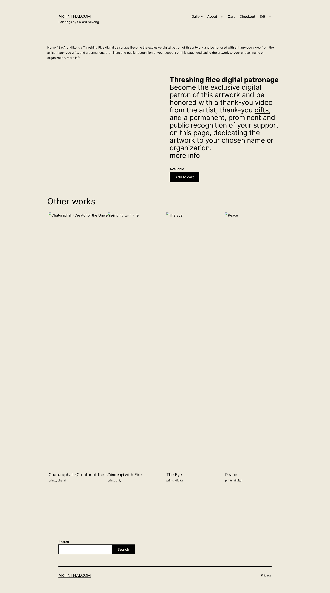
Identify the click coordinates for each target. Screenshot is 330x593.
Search (63, 542)
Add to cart (184, 177)
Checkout (247, 16)
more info (185, 155)
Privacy (266, 575)
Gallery (197, 16)
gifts (262, 110)
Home (51, 47)
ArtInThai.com (74, 16)
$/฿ (262, 16)
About (212, 16)
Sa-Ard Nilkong (69, 47)
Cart (231, 16)
